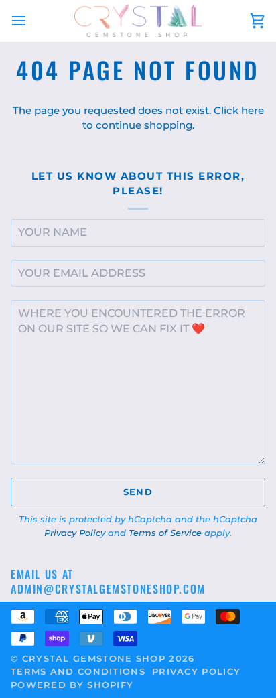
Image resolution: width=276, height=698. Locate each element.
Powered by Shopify (72, 684)
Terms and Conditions (78, 671)
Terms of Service (165, 532)
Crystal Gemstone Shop (93, 658)
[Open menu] (31, 21)
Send (138, 491)
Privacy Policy (74, 532)
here (252, 110)
